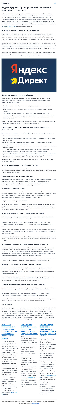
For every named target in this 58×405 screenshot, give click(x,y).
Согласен (35, 403)
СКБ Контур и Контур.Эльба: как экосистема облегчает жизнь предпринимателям (29, 329)
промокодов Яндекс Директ (9, 26)
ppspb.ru (5, 3)
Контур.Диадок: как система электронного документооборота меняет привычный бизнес (48, 330)
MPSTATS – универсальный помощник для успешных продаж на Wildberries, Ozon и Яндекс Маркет (10, 331)
